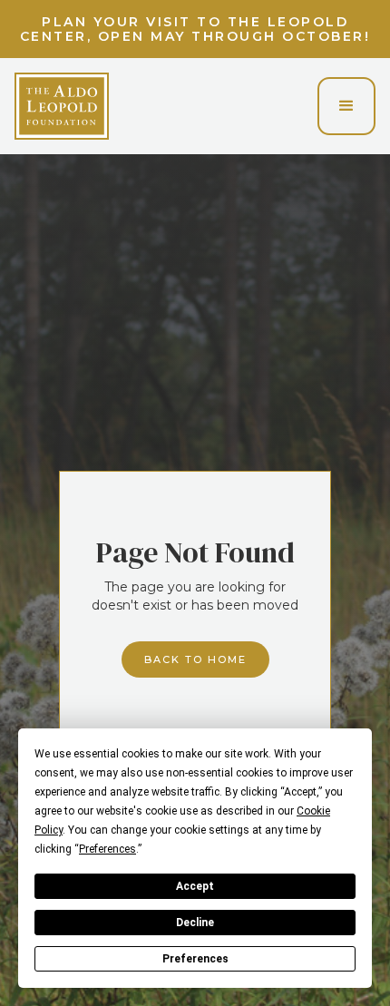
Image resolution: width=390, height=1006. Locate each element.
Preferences (195, 958)
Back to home (195, 659)
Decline (195, 922)
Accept (195, 886)
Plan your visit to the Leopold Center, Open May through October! (195, 29)
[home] (62, 106)
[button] (346, 106)
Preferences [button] (107, 849)
